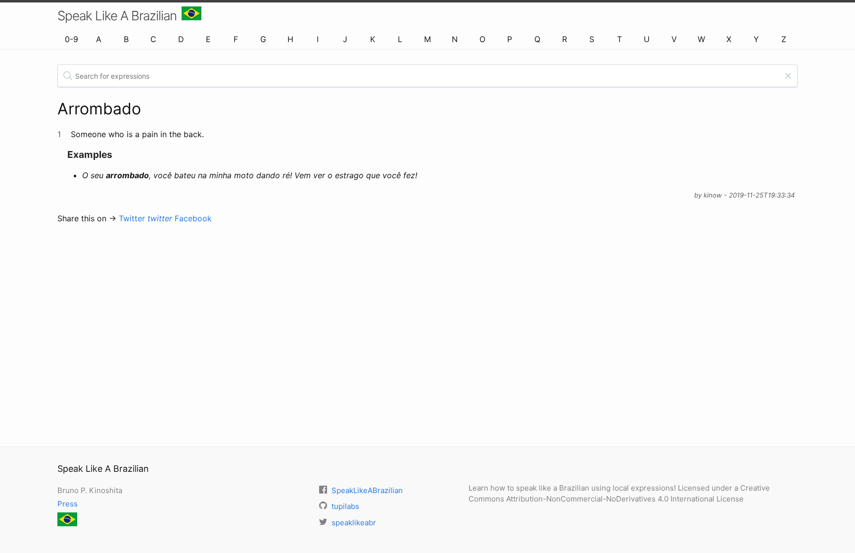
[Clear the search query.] (788, 76)
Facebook (193, 218)
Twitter (145, 218)
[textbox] (427, 75)
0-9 (71, 39)
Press (67, 503)
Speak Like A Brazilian (117, 15)
